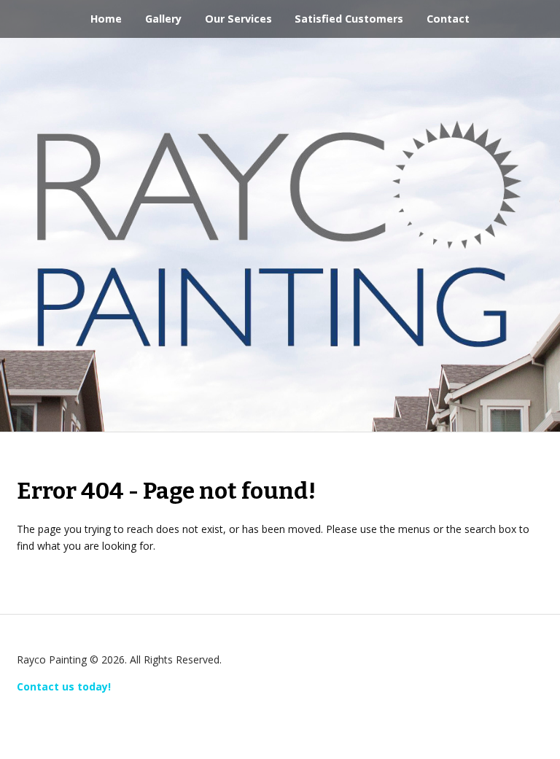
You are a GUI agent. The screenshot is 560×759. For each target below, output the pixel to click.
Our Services (238, 19)
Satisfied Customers (349, 19)
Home (106, 19)
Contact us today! (64, 686)
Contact (448, 19)
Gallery (163, 19)
